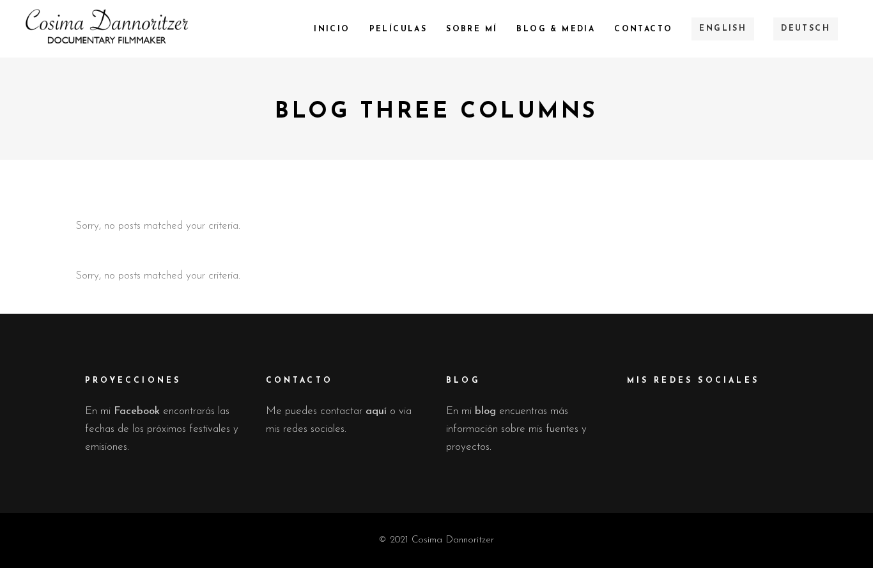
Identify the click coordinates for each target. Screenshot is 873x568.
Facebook (137, 411)
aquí (376, 411)
